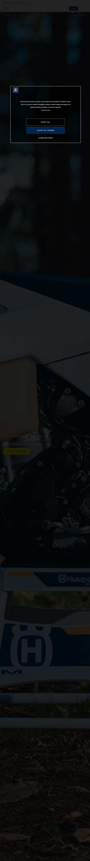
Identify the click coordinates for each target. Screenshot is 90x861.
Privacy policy (44, 110)
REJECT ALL (45, 122)
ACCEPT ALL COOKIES (45, 130)
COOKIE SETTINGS (46, 138)
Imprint (48, 110)
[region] (45, 114)
